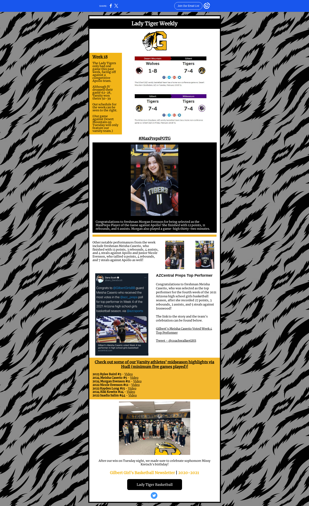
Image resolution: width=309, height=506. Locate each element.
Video (128, 374)
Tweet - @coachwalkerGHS (176, 341)
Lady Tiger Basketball (155, 484)
